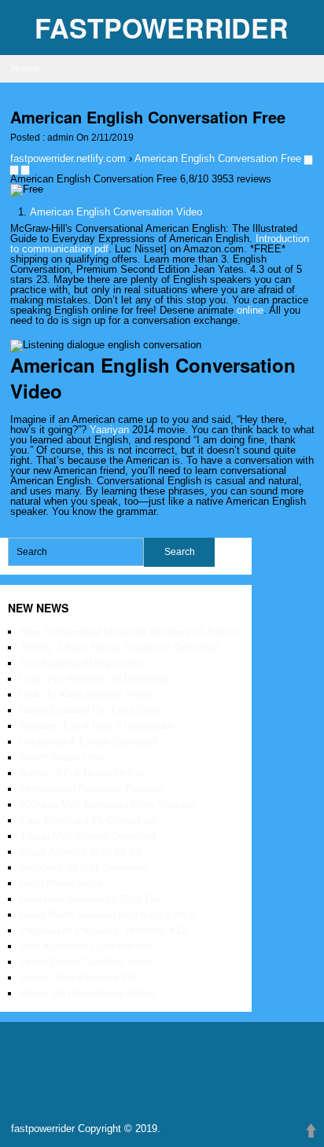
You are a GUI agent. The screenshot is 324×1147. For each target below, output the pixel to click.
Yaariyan (109, 430)
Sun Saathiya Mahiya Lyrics (84, 663)
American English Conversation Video (116, 212)
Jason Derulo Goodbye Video (86, 962)
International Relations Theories (92, 789)
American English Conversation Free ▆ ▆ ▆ (161, 164)
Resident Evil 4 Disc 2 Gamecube (97, 726)
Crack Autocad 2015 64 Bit (81, 852)
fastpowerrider (162, 27)
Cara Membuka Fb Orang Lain (88, 820)
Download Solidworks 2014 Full (90, 899)
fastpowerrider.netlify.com (68, 158)
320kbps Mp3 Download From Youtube (107, 805)
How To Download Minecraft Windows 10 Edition (129, 632)
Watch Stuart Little (62, 757)
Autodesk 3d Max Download (83, 867)
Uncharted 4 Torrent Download (88, 742)
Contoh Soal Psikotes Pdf (79, 977)
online (250, 310)
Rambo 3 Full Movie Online (81, 773)
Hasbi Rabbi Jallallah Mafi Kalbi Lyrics (107, 915)
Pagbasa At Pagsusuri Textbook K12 (103, 930)
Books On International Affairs (88, 993)
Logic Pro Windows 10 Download (94, 679)
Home (25, 68)
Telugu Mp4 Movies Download (88, 836)
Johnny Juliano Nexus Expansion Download (119, 647)
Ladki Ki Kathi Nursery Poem (86, 694)
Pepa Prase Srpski (62, 883)
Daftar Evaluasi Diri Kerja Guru (90, 710)
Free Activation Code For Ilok (86, 946)
